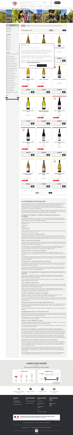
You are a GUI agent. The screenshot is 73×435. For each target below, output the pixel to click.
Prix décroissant (38, 25)
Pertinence (28, 25)
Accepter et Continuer (41, 65)
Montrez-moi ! (56, 383)
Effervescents (57, 6)
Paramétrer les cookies (32, 65)
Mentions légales (25, 427)
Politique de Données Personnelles (33, 62)
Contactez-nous (40, 401)
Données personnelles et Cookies (38, 427)
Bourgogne (17, 8)
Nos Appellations (32, 6)
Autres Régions (40, 6)
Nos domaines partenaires (30, 401)
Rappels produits (48, 427)
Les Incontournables (48, 6)
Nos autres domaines (29, 403)
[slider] (6, 99)
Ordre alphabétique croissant (46, 25)
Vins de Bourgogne (23, 6)
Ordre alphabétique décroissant (56, 25)
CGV (30, 427)
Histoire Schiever (52, 403)
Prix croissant (33, 25)
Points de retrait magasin (42, 411)
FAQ (38, 409)
